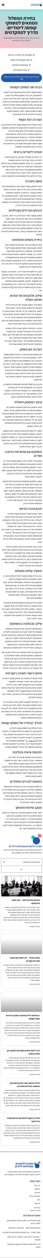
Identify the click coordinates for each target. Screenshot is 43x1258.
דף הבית (36, 38)
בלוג (31, 38)
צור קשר (37, 1203)
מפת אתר (37, 1207)
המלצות (37, 1189)
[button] (3, 4)
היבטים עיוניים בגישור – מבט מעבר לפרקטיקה (24, 1228)
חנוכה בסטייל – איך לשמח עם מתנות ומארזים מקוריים (21, 1232)
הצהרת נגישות (35, 1210)
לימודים (37, 1192)
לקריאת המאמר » (34, 926)
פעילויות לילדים (34, 1196)
